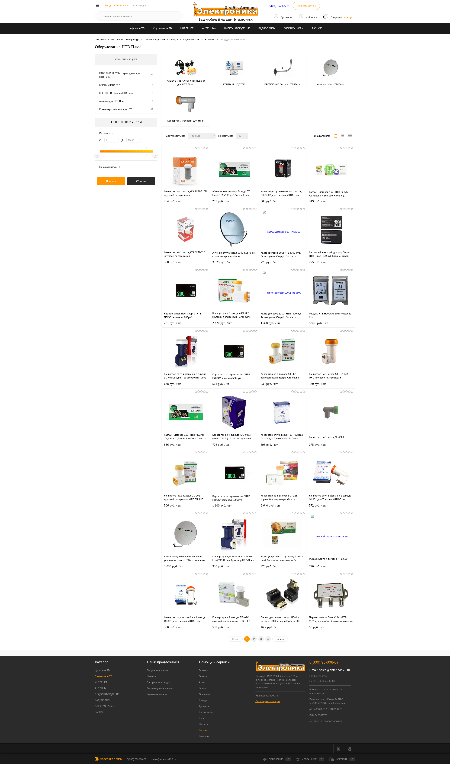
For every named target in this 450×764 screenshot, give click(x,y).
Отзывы (203, 676)
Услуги (202, 688)
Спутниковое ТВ (162, 28)
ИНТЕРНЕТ (187, 28)
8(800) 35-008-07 (279, 6)
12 (151, 101)
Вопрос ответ (206, 712)
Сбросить (141, 181)
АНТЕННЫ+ (209, 28)
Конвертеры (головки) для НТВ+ (116, 109)
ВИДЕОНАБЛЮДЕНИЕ (237, 28)
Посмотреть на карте (267, 701)
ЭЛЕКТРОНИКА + (293, 28)
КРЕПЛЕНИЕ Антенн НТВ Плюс (116, 93)
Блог (201, 718)
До (122, 140)
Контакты (204, 736)
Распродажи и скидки (158, 682)
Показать (111, 181)
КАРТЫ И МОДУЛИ (109, 85)
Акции (202, 682)
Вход (108, 5)
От (100, 140)
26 (151, 75)
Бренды (203, 700)
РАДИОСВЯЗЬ (266, 28)
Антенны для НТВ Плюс (112, 101)
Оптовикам (205, 694)
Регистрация (121, 5)
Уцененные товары (157, 694)
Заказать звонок (306, 5)
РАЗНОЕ (317, 28)
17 (151, 85)
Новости (203, 724)
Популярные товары (157, 670)
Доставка (204, 706)
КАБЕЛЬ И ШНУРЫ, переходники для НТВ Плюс (119, 75)
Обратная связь (110, 759)
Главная (203, 670)
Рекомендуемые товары (159, 688)
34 (151, 109)
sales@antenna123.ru (334, 670)
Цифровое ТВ (136, 28)
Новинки (151, 676)
